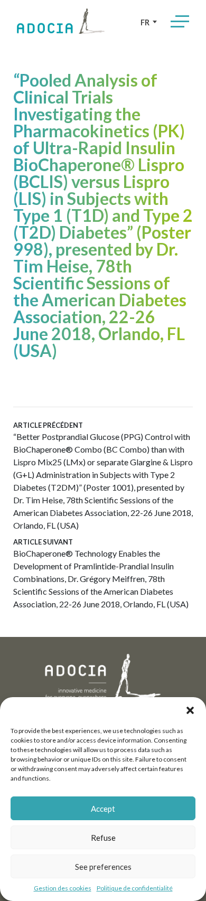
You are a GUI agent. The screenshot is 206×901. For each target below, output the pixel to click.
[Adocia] (61, 21)
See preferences (103, 866)
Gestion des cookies (62, 888)
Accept (103, 808)
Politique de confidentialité (135, 888)
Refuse (103, 837)
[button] (190, 710)
